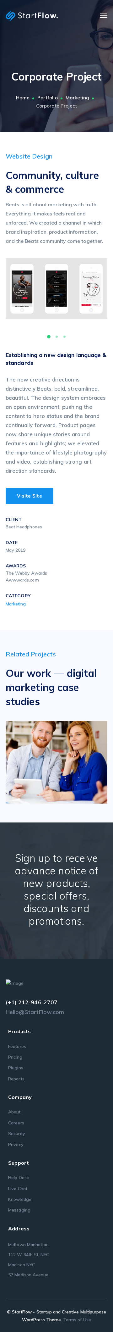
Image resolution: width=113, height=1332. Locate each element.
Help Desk (18, 1177)
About (14, 1112)
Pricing (15, 1057)
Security (16, 1133)
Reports (16, 1079)
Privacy (15, 1144)
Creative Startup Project (66, 760)
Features (17, 1046)
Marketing (77, 98)
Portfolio (47, 98)
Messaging (19, 1210)
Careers (16, 1123)
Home (23, 98)
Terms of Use (77, 1320)
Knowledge (19, 1199)
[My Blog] (32, 15)
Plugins (15, 1068)
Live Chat (17, 1188)
